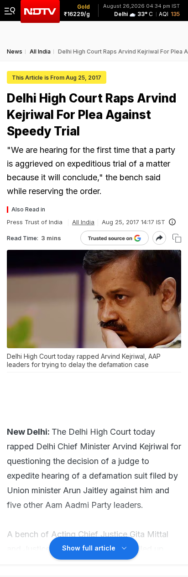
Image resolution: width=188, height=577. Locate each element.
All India (83, 222)
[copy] (176, 238)
